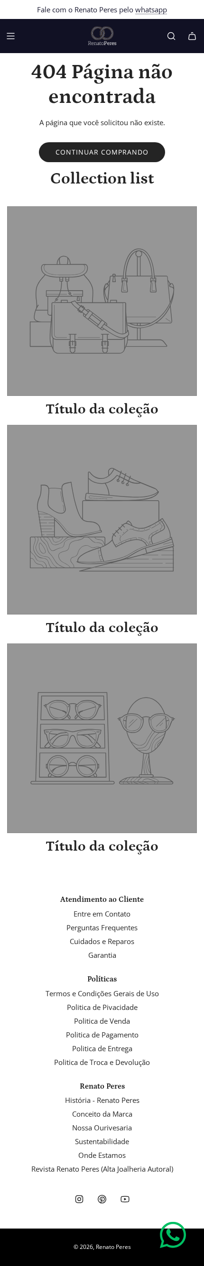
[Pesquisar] (171, 36)
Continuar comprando (102, 151)
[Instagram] (79, 1199)
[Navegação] (10, 36)
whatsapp (151, 9)
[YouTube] (124, 1199)
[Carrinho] (192, 36)
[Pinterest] (102, 1199)
